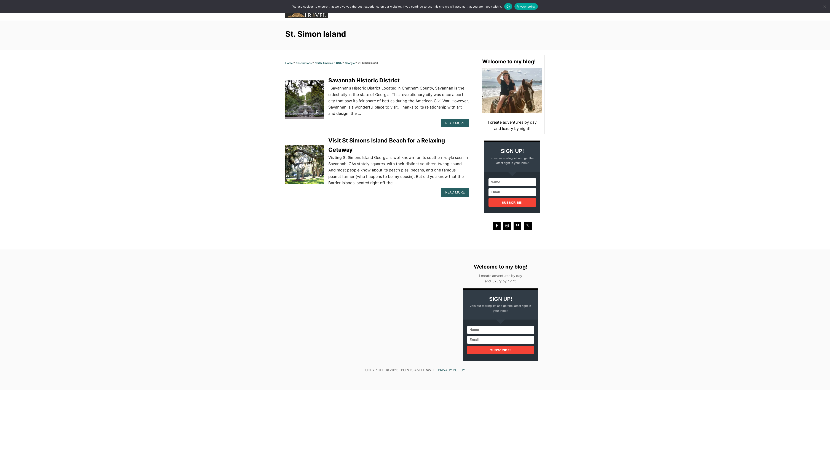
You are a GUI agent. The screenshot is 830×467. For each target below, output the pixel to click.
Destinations (304, 63)
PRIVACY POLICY (451, 370)
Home (289, 63)
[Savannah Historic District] (304, 101)
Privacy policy (526, 6)
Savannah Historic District (364, 80)
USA (339, 63)
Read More (456, 124)
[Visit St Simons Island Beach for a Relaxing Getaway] (304, 166)
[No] (824, 6)
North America (324, 63)
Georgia (350, 63)
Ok (508, 6)
